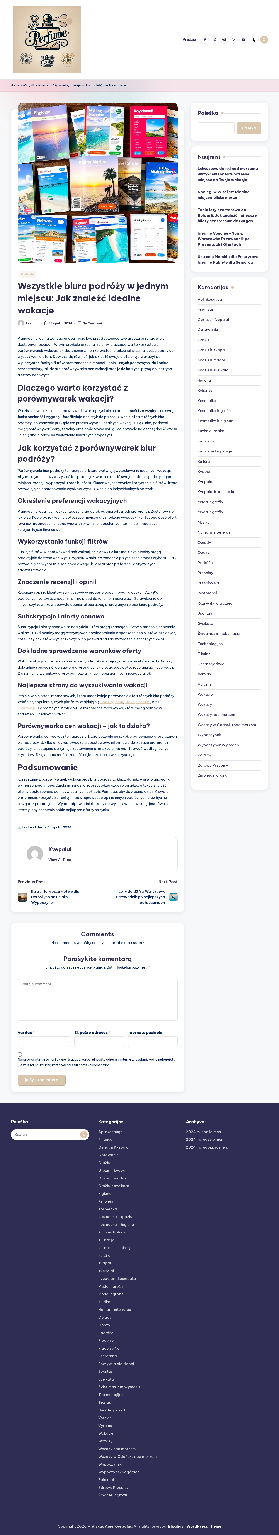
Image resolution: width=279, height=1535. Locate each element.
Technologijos (210, 643)
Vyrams (204, 684)
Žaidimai (205, 755)
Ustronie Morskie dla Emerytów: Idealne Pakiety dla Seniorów (228, 259)
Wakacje (205, 694)
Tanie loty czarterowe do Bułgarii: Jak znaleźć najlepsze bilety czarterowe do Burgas (227, 215)
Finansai (205, 309)
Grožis (203, 339)
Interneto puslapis (145, 1032)
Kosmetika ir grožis (214, 410)
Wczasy (205, 704)
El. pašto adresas (92, 1032)
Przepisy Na (208, 582)
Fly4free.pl (27, 708)
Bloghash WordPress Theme (194, 1526)
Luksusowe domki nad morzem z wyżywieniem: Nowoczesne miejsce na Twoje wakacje (228, 174)
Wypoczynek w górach (218, 744)
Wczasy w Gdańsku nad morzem (227, 724)
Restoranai (207, 593)
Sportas (205, 613)
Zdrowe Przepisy (213, 765)
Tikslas (204, 653)
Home (15, 85)
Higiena (204, 380)
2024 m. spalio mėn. (204, 1131)
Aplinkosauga (210, 299)
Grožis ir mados (212, 359)
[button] (60, 859)
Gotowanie (208, 329)
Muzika (204, 522)
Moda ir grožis (210, 512)
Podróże (27, 274)
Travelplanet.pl (137, 702)
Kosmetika (207, 400)
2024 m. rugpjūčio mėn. (207, 1147)
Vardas (26, 1032)
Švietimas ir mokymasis (219, 633)
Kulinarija (206, 441)
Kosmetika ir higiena (215, 420)
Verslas (204, 674)
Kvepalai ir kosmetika (216, 491)
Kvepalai (59, 849)
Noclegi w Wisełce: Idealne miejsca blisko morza (224, 195)
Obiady (204, 542)
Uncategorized (211, 663)
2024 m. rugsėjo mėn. (205, 1139)
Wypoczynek (209, 734)
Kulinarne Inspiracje (215, 451)
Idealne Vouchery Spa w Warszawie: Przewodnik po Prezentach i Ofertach (224, 239)
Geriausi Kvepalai (213, 319)
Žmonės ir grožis (212, 775)
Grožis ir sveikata (213, 370)
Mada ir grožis (210, 501)
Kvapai (204, 471)
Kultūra (204, 461)
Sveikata (205, 623)
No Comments (93, 323)
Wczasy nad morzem (216, 714)
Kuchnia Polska (211, 431)
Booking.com (111, 702)
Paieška (208, 113)
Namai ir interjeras (214, 532)
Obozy (204, 552)
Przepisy (205, 572)
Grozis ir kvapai (212, 349)
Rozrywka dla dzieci (215, 603)
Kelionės (205, 390)
